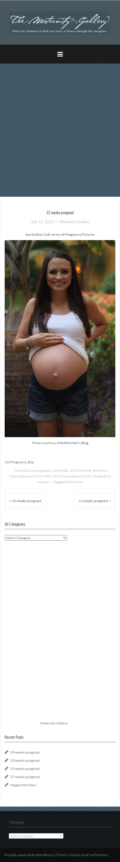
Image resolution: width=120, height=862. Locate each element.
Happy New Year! (23, 785)
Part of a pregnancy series (73, 476)
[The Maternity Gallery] (60, 22)
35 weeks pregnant (25, 768)
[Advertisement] (60, 128)
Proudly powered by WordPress (29, 855)
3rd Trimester (80, 470)
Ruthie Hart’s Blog (74, 443)
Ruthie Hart (74, 482)
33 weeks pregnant (26, 501)
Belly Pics (100, 470)
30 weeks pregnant (25, 760)
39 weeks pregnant (25, 752)
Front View (42, 476)
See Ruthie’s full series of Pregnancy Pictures (60, 234)
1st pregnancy (40, 470)
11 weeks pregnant (93, 501)
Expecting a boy (21, 476)
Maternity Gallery (74, 221)
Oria (72, 855)
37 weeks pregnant (25, 777)
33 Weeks (60, 470)
